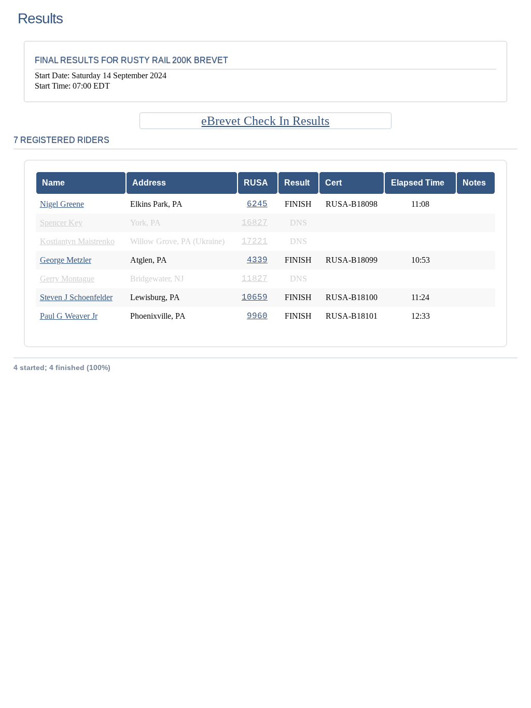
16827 (255, 223)
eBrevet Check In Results (265, 121)
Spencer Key (61, 222)
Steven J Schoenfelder (76, 297)
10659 (255, 297)
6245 (257, 204)
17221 (255, 241)
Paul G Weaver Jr (68, 315)
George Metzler (65, 260)
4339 (257, 260)
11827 (255, 279)
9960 (257, 316)
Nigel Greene (62, 204)
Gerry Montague (67, 278)
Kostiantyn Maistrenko (77, 241)
